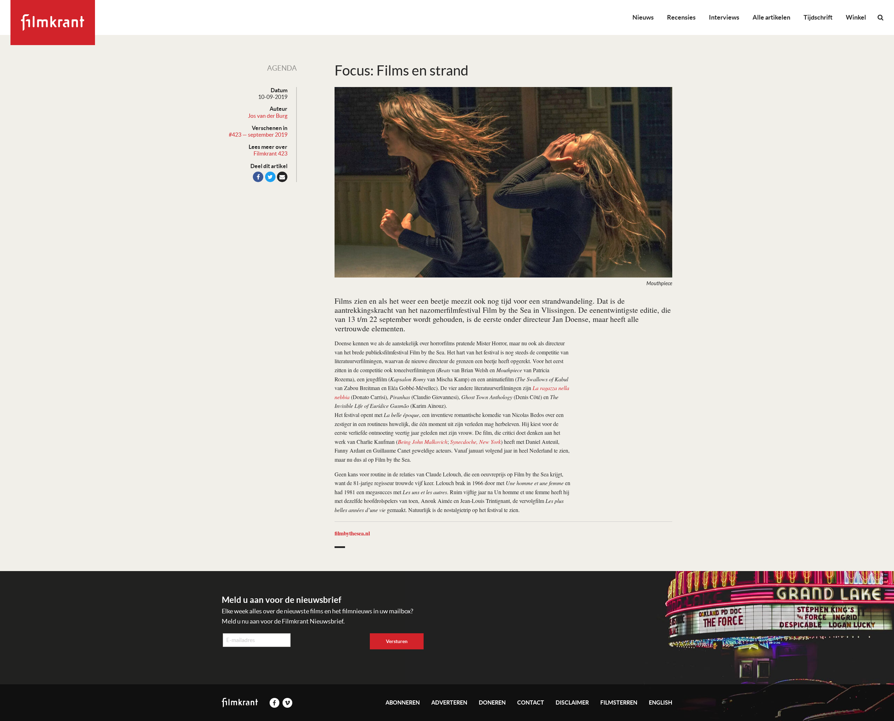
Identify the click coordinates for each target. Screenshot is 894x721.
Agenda (282, 68)
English (660, 702)
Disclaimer (572, 702)
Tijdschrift (818, 17)
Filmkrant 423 (270, 153)
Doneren (492, 702)
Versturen (397, 641)
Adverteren (449, 702)
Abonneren (403, 702)
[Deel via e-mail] (282, 177)
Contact (530, 702)
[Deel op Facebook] (258, 177)
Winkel (856, 17)
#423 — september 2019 (258, 134)
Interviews (724, 17)
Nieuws (643, 17)
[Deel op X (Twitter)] (270, 177)
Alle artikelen (771, 17)
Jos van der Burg (267, 116)
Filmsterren (618, 702)
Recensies (681, 17)
